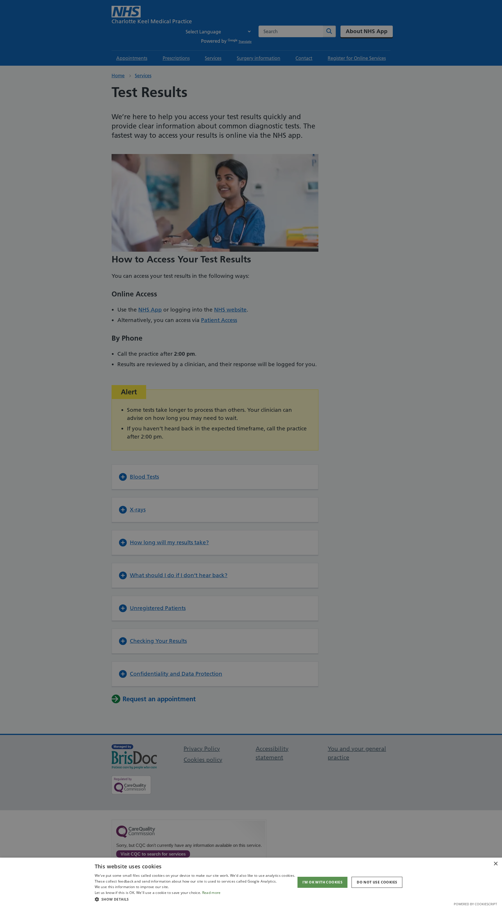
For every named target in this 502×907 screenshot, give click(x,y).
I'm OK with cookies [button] (322, 882)
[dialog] (251, 882)
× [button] (495, 864)
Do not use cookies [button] (377, 882)
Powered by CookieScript (475, 904)
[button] (195, 899)
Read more (211, 892)
